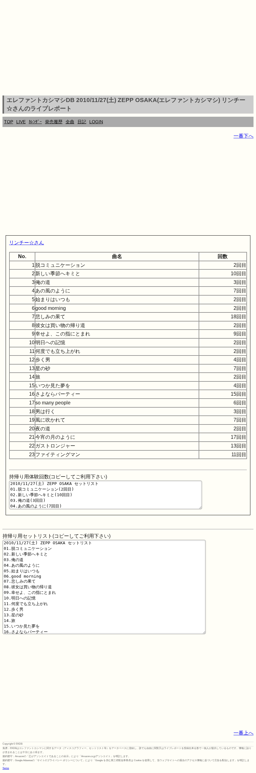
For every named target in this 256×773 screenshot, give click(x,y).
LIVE (21, 121)
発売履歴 (53, 121)
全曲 (70, 121)
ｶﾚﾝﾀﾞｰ (35, 121)
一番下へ (244, 136)
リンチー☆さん (26, 242)
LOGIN (96, 121)
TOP (8, 121)
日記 (81, 121)
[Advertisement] (128, 48)
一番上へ (244, 733)
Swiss (5, 768)
